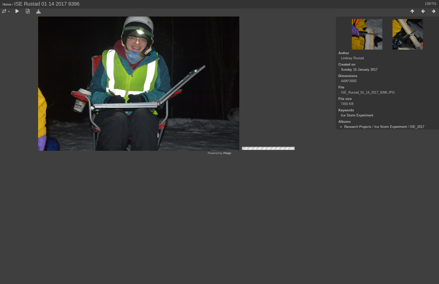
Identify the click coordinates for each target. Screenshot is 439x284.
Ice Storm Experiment (357, 115)
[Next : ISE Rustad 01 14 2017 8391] (433, 11)
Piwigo (227, 153)
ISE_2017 (417, 127)
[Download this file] (38, 11)
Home (7, 4)
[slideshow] (17, 11)
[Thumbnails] (412, 11)
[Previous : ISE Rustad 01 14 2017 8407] (423, 11)
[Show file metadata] (27, 11)
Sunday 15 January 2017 (359, 69)
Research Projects (357, 127)
